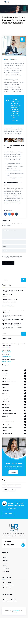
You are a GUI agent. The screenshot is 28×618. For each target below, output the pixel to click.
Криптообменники (7, 427)
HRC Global (16, 610)
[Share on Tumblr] (16, 214)
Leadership (6, 407)
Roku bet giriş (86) (7, 294)
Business (17, 486)
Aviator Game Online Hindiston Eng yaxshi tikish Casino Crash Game (13, 291)
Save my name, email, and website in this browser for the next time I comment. (12, 257)
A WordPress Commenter (9, 323)
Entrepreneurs (14, 59)
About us (5, 560)
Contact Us (6, 571)
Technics (12, 489)
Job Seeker (6, 568)
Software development (8, 421)
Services (5, 563)
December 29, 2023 (6, 347)
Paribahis (5, 416)
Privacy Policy (7, 582)
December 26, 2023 (6, 351)
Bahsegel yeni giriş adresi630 (10, 299)
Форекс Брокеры (7, 433)
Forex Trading (6, 396)
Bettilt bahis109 (7, 296)
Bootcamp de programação (9, 381)
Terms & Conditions (8, 585)
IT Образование (7, 404)
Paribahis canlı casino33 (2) (9, 302)
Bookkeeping (6, 378)
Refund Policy (7, 587)
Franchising (6, 399)
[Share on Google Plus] (12, 214)
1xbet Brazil (6, 370)
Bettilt (4, 376)
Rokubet (5, 419)
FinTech (5, 393)
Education (5, 387)
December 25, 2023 (6, 356)
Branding (9, 210)
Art (4, 486)
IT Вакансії (5, 401)
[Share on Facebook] (5, 214)
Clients (5, 565)
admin (6, 59)
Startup (5, 489)
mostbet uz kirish (7, 410)
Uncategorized (6, 424)
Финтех (5, 430)
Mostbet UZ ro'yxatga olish (9, 413)
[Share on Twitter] (9, 214)
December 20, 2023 (6, 361)
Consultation (6, 384)
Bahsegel (5, 373)
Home (5, 557)
